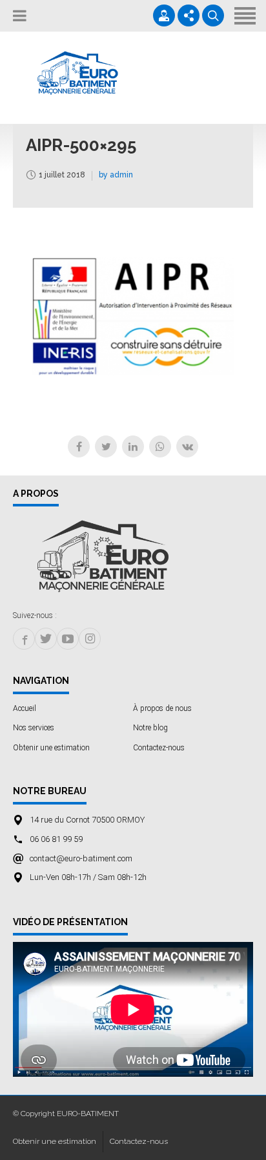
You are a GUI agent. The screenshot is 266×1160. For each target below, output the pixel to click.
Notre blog (150, 727)
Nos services (33, 727)
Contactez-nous (159, 747)
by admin (116, 174)
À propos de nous (162, 708)
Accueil (24, 708)
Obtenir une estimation (51, 747)
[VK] (187, 446)
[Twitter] (106, 446)
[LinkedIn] (133, 446)
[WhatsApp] (160, 446)
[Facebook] (79, 446)
